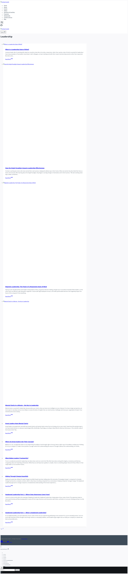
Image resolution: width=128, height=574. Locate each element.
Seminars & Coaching (9, 12)
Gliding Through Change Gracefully (16, 476)
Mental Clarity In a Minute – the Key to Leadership (22, 405)
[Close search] (2, 568)
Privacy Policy (24, 538)
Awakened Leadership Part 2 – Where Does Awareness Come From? (27, 494)
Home (5, 5)
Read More (9, 59)
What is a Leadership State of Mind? (17, 49)
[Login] (44, 26)
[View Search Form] (2, 22)
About (5, 7)
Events (5, 9)
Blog (5, 19)
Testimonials (7, 15)
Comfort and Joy (8, 17)
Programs (6, 14)
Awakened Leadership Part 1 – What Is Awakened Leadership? (25, 513)
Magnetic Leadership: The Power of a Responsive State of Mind (26, 287)
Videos (5, 10)
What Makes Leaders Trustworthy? (16, 458)
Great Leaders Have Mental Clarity (16, 423)
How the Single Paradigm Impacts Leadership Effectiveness (24, 168)
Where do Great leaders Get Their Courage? (19, 442)
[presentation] (45, 44)
